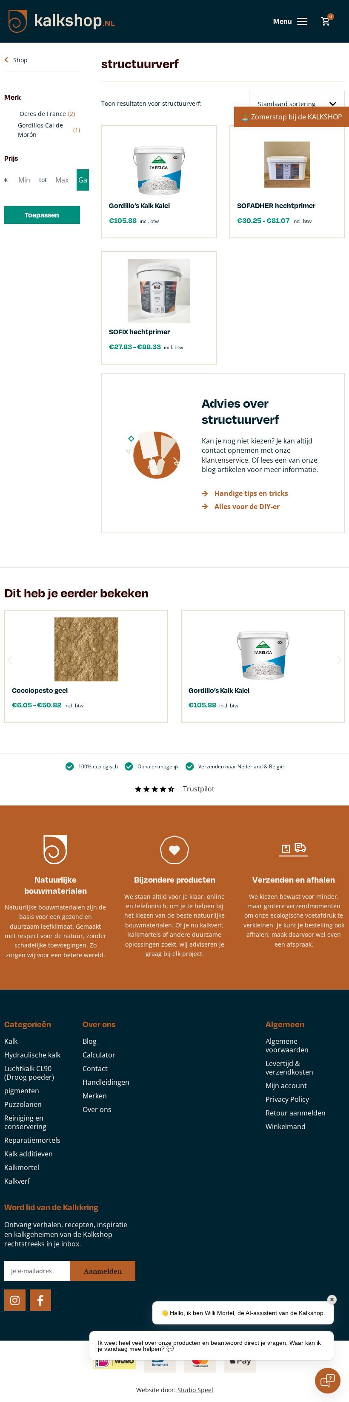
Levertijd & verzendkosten (289, 1067)
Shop (20, 60)
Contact (95, 1068)
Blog (90, 1041)
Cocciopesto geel (40, 690)
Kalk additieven (28, 1154)
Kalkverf (17, 1181)
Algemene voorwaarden (287, 1045)
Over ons (97, 1109)
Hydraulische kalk (32, 1055)
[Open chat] (327, 1380)
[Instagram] (15, 1300)
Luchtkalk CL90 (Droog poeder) (29, 1072)
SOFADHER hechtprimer (276, 205)
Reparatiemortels (32, 1140)
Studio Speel (195, 1390)
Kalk (10, 1041)
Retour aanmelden (296, 1113)
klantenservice (225, 460)
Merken (95, 1096)
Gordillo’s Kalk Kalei (139, 205)
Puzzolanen (23, 1104)
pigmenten (21, 1090)
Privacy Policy (287, 1099)
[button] (42, 215)
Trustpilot (199, 789)
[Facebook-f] (40, 1300)
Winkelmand (286, 1126)
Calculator (99, 1055)
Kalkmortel (21, 1167)
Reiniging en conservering (25, 1122)
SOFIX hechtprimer (139, 331)
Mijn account (286, 1085)
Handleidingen (106, 1082)
